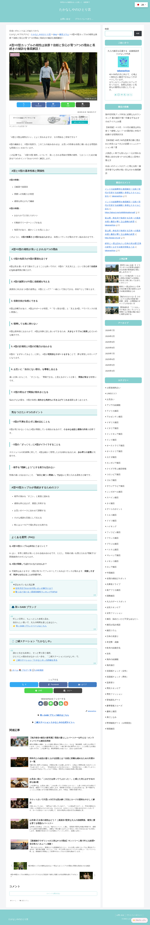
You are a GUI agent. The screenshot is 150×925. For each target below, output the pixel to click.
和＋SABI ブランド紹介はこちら (54, 715)
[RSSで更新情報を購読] (66, 703)
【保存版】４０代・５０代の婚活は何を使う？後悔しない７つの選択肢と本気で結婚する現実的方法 (123, 131)
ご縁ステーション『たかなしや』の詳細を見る (36, 660)
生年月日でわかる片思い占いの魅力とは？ (34, 588)
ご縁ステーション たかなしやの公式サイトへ (54, 722)
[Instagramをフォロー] (45, 703)
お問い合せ (120, 915)
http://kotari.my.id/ (112, 238)
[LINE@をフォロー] (51, 703)
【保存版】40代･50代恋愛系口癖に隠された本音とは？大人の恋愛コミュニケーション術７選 (123, 143)
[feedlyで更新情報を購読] (61, 703)
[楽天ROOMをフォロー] (56, 703)
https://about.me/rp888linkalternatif (120, 212)
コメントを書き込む (53, 893)
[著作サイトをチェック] (40, 703)
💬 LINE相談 (37, 670)
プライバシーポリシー (134, 915)
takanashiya (123, 70)
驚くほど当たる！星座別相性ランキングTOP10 (36, 592)
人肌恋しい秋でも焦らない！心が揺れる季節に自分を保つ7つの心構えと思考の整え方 (123, 156)
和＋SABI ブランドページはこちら (31, 626)
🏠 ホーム (13, 670)
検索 (107, 29)
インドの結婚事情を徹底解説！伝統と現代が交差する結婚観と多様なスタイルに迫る (122, 192)
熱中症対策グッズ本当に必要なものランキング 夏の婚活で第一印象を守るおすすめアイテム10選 (123, 118)
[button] (83, 104)
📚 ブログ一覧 (25, 670)
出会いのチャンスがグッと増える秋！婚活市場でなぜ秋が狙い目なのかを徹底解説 (123, 169)
